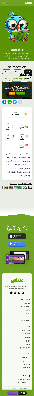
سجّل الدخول (20, 93)
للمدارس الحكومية (25, 320)
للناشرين (28, 317)
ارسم (16, 71)
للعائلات (28, 310)
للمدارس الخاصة (26, 306)
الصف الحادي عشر (13, 80)
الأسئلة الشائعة (26, 368)
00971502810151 (22, 382)
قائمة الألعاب (27, 334)
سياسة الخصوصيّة (25, 361)
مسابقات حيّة (27, 364)
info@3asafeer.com (22, 379)
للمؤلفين (28, 313)
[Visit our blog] (23, 292)
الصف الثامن (15, 78)
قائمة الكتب (27, 327)
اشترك (12, 93)
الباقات (28, 354)
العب (5, 71)
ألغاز (20, 77)
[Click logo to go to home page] (28, 3)
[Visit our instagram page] (15, 292)
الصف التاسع (8, 78)
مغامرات (24, 77)
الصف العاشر (22, 80)
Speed (27, 81)
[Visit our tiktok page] (19, 292)
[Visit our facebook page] (11, 292)
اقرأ (27, 71)
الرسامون (28, 344)
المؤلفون (28, 341)
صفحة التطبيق (26, 357)
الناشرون (28, 337)
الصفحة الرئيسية (26, 299)
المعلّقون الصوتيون (25, 348)
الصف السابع (22, 78)
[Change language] (7, 3)
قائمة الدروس (26, 330)
